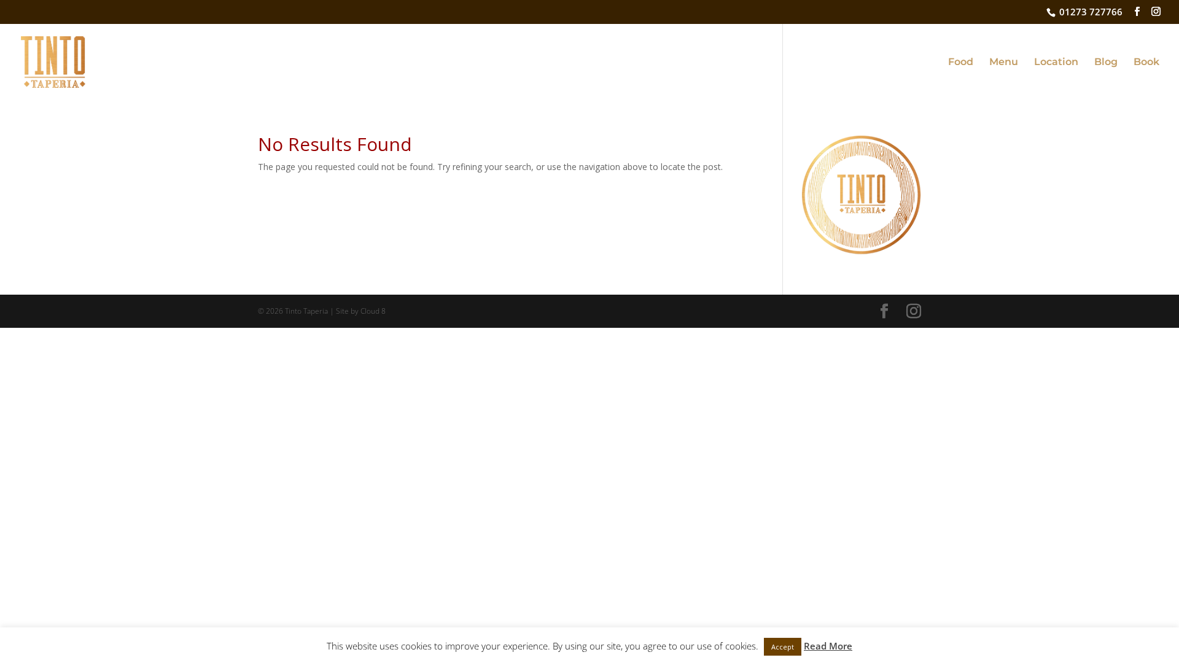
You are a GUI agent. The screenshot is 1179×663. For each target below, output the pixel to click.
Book (1146, 63)
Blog (1106, 63)
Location (1056, 63)
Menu (1003, 63)
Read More (828, 646)
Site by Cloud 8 (361, 311)
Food (960, 63)
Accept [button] (782, 646)
